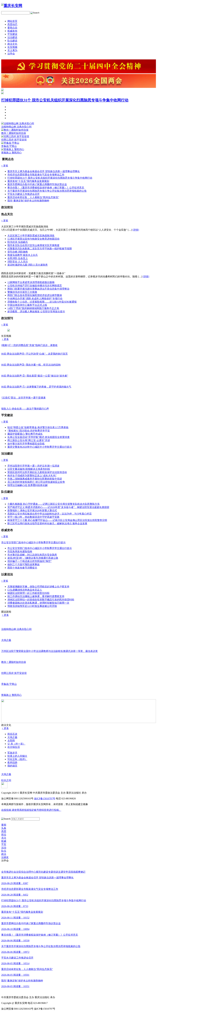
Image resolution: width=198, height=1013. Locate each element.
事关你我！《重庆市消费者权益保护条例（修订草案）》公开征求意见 (45, 187)
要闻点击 (12, 27)
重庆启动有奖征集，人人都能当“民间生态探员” (33, 197)
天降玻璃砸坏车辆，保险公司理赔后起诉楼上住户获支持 (38, 586)
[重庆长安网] (11, 6)
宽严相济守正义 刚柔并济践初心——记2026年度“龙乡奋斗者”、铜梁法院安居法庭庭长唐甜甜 (58, 507)
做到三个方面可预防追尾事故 (23, 564)
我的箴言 (12, 765)
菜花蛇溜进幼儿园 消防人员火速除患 (27, 264)
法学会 (11, 53)
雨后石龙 (12, 734)
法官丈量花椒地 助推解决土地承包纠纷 (28, 469)
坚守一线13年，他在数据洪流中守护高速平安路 (33, 517)
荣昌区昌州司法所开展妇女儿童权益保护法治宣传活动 (37, 472)
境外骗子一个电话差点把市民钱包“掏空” (29, 561)
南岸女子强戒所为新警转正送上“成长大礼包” (32, 475)
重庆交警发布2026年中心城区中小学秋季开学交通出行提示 (39, 447)
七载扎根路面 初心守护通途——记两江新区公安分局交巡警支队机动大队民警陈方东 (53, 504)
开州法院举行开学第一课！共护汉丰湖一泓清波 (33, 465)
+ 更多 (5, 339)
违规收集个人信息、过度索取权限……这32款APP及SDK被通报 (42, 301)
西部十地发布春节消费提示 (22, 567)
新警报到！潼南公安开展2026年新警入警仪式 (32, 510)
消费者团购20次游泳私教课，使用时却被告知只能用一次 (38, 602)
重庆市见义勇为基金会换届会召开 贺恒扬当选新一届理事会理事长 (43, 171)
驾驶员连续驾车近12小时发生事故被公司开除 (32, 606)
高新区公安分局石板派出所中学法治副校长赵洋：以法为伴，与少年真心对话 (49, 513)
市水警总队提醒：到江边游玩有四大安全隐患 (32, 554)
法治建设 (12, 37)
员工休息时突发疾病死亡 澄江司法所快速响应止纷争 (36, 482)
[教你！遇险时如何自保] (14, 130)
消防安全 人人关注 (17, 261)
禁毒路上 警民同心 (11, 152)
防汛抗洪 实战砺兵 (17, 242)
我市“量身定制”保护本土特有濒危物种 (28, 200)
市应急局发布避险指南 (19, 551)
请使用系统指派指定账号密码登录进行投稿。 (31, 810)
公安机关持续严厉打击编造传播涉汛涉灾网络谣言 (34, 285)
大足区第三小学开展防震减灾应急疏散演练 (30, 235)
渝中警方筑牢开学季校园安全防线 (26, 443)
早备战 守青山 (9, 146)
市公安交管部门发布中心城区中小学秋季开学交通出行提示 (39, 548)
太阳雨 (11, 740)
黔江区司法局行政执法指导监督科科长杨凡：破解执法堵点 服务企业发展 (47, 523)
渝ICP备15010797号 (44, 798)
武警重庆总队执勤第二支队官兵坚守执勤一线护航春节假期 (39, 248)
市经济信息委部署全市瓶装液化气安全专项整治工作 (35, 174)
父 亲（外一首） (16, 743)
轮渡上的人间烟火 (17, 756)
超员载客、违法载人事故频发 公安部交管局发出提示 (36, 311)
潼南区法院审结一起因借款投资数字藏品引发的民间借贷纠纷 (40, 599)
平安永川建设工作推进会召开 (23, 194)
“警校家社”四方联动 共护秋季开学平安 (28, 430)
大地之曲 (12, 737)
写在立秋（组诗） (17, 759)
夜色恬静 (12, 762)
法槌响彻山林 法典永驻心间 (16, 126)
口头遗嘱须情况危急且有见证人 (24, 589)
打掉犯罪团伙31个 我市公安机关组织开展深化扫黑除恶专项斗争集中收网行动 (64, 100)
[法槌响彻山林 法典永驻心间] (17, 123)
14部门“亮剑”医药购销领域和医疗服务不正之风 (33, 308)
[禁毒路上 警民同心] (12, 149)
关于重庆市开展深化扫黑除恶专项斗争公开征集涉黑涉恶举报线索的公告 (47, 191)
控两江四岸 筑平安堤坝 (14, 139)
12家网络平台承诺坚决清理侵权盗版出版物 (30, 282)
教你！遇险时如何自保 (13, 133)
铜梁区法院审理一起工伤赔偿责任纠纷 (28, 593)
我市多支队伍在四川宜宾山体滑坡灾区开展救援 (33, 245)
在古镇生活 (13, 747)
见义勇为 (12, 50)
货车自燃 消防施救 (17, 251)
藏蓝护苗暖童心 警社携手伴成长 (25, 434)
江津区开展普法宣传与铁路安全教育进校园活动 (33, 238)
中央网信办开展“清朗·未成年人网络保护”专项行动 (34, 298)
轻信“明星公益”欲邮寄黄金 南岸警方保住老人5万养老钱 (37, 427)
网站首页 (12, 21)
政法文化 (12, 44)
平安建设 (12, 34)
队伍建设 (12, 40)
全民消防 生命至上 (17, 258)
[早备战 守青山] (10, 143)
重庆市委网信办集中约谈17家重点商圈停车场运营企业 (37, 184)
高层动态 (12, 24)
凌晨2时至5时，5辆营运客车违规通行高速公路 (32, 558)
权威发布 (12, 31)
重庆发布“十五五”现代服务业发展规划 (28, 181)
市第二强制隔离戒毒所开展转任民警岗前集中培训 (34, 478)
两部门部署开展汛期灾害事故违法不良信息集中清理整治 (38, 288)
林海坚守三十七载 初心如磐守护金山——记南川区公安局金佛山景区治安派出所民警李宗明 (57, 520)
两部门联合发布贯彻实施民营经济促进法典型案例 (34, 295)
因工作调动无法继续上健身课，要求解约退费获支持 (35, 596)
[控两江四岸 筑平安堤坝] (15, 136)
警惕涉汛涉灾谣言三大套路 (22, 292)
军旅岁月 (12, 752)
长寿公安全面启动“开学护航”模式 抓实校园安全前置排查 (38, 437)
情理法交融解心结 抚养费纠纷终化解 (27, 485)
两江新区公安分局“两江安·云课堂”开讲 (28, 440)
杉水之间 (6, 780)
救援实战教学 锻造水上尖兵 (22, 255)
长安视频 (12, 47)
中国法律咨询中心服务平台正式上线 (27, 305)
